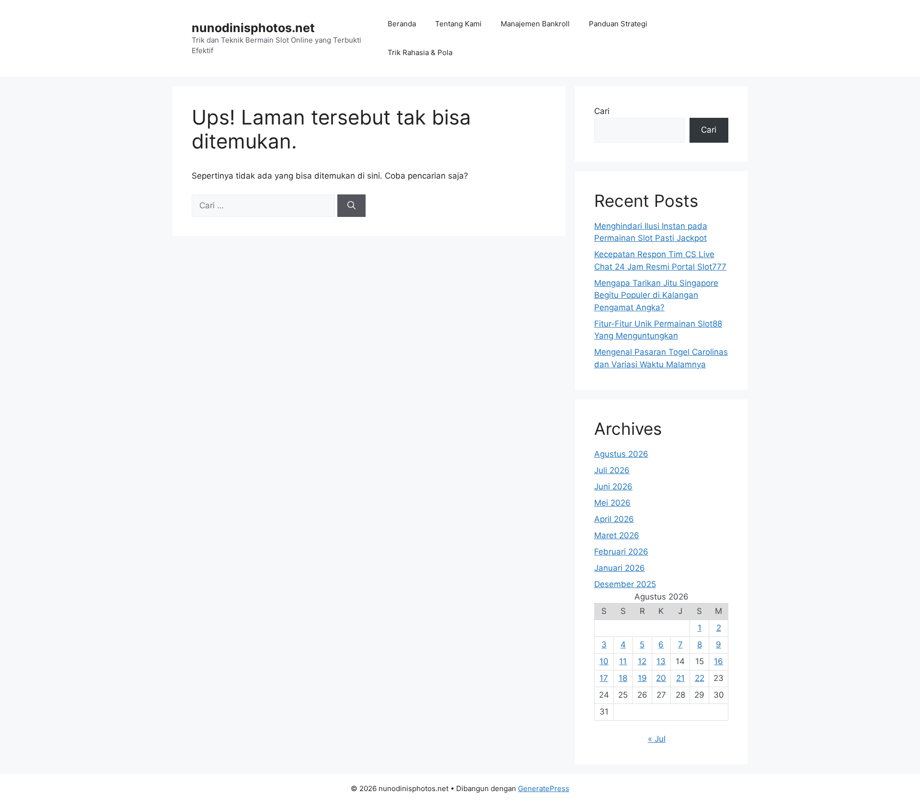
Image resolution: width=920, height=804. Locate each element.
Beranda (402, 23)
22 (699, 678)
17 (603, 678)
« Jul (657, 739)
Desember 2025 (625, 584)
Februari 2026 (621, 551)
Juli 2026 (612, 470)
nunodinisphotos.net (253, 28)
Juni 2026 (613, 486)
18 (623, 678)
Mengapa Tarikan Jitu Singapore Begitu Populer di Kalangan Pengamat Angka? (656, 295)
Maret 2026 (616, 535)
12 (642, 661)
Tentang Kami (458, 23)
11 (623, 661)
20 (661, 678)
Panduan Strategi (618, 23)
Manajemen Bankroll (535, 23)
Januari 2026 (619, 568)
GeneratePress (543, 788)
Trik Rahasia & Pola (420, 52)
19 (642, 678)
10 (604, 661)
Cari (602, 111)
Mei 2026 (612, 503)
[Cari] (351, 205)
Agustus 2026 (621, 454)
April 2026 (614, 519)
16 (718, 661)
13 (661, 661)
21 (680, 678)
